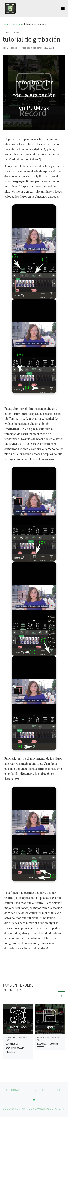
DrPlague (12, 48)
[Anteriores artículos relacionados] (53, 995)
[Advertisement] (34, 1151)
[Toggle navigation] (62, 8)
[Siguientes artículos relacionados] (61, 995)
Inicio (5, 24)
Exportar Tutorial (47, 1043)
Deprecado (16, 24)
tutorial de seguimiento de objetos (15, 1048)
